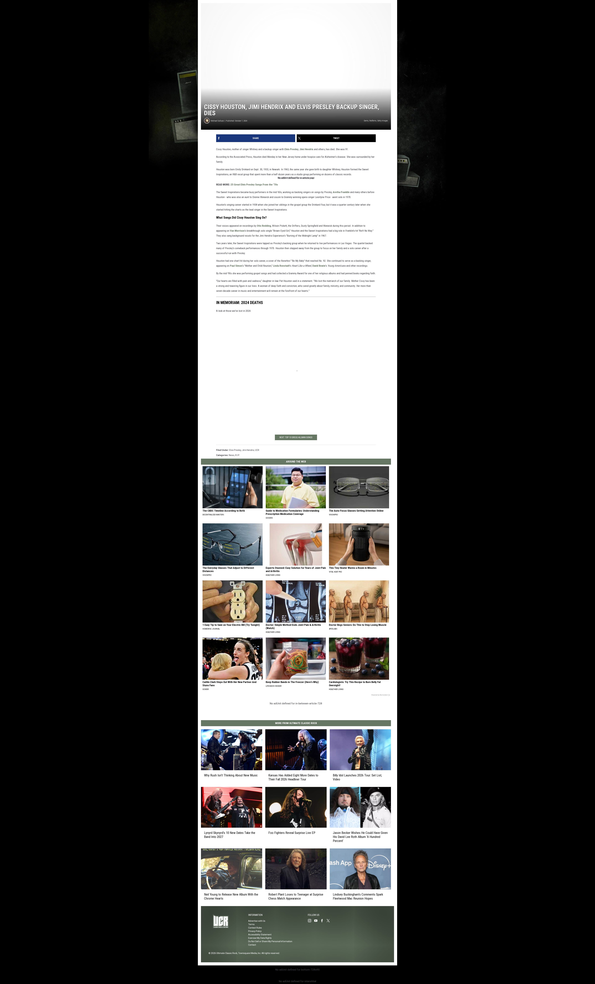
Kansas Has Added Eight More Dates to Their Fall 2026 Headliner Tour (293, 777)
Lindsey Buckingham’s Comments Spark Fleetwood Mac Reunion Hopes (358, 896)
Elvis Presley (291, 149)
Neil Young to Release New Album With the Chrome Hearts (231, 896)
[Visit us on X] (329, 920)
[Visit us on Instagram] (311, 920)
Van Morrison (237, 230)
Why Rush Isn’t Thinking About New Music (231, 775)
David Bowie (318, 265)
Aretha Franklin (341, 192)
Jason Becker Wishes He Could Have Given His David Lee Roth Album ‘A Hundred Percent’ (360, 837)
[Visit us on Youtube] (317, 920)
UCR (257, 450)
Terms (251, 924)
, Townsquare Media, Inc (249, 953)
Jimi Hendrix (306, 149)
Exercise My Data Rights (260, 938)
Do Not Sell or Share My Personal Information (270, 941)
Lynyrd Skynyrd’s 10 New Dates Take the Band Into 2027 (229, 835)
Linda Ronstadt (281, 265)
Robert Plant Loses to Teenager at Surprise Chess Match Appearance (295, 896)
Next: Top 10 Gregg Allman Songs (296, 437)
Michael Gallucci (217, 121)
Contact (252, 945)
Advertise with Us (256, 921)
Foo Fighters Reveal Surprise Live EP (291, 833)
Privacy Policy (255, 931)
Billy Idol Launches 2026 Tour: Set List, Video (357, 777)
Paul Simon (236, 265)
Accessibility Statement (259, 934)
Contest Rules (255, 928)
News (231, 455)
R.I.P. (237, 455)
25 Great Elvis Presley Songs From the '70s (254, 184)
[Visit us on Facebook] (323, 920)
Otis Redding (264, 225)
